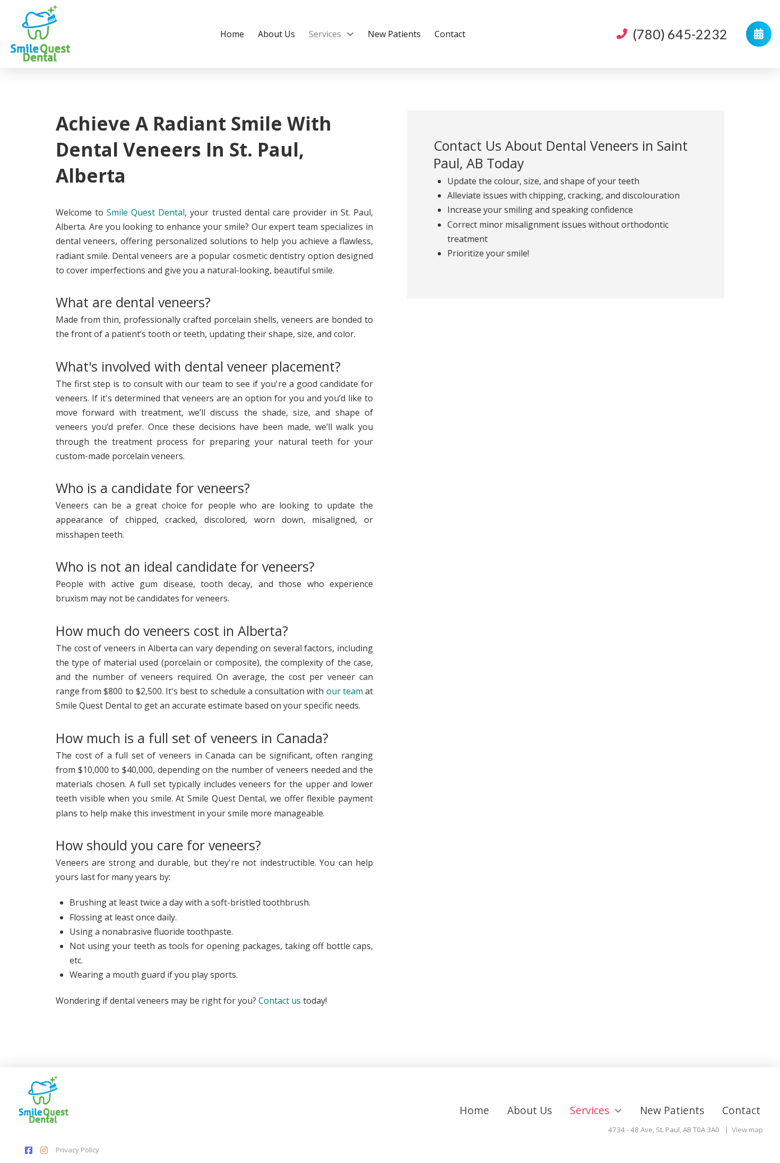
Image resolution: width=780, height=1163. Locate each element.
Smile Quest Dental (146, 212)
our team (344, 691)
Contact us (279, 1000)
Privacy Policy (77, 1150)
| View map (744, 1129)
